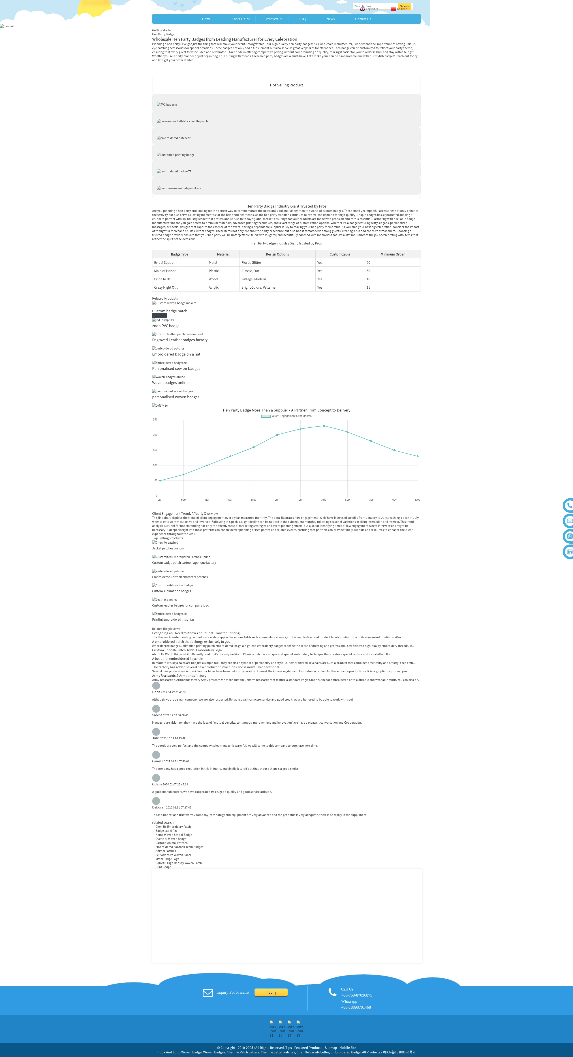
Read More (160, 315)
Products (272, 19)
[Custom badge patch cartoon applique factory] (181, 556)
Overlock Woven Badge (171, 839)
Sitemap (331, 1047)
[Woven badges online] (168, 377)
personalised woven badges (176, 396)
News (330, 19)
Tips (288, 1047)
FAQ (302, 19)
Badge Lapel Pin (166, 831)
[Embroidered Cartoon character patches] (168, 571)
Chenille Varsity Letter (313, 1052)
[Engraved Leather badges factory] (177, 334)
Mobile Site (348, 1047)
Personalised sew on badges (176, 368)
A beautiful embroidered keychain (177, 658)
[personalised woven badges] (173, 391)
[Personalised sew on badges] (170, 362)
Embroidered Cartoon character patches (180, 577)
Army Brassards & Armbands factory (179, 675)
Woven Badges (214, 1052)
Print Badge (163, 867)
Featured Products (308, 1047)
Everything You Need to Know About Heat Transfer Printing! (196, 633)
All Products (371, 1052)
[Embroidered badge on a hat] (168, 348)
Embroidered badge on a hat (176, 354)
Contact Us (363, 19)
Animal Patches (166, 851)
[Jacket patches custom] (165, 542)
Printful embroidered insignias (173, 619)
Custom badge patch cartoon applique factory (184, 562)
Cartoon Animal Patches (172, 843)
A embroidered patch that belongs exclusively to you (191, 641)
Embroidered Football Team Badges (179, 847)
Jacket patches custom (168, 548)
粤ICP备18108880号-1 (399, 1052)
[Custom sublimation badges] (172, 585)
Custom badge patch (169, 310)
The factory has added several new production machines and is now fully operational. (216, 667)
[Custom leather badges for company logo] (164, 599)
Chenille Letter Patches (278, 1052)
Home (206, 19)
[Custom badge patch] (174, 302)
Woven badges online (170, 382)
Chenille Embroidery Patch (173, 827)
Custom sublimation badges (171, 591)
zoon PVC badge (166, 325)
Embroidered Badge (346, 1052)
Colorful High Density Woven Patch (179, 863)
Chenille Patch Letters (243, 1052)
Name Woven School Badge (174, 835)
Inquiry (271, 992)
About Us (238, 19)
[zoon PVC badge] (163, 319)
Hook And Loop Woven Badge (179, 1052)
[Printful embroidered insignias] (169, 613)
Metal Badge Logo (167, 859)
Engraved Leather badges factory (179, 339)
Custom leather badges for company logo (180, 605)
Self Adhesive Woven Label (173, 855)
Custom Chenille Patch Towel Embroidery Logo (187, 650)
